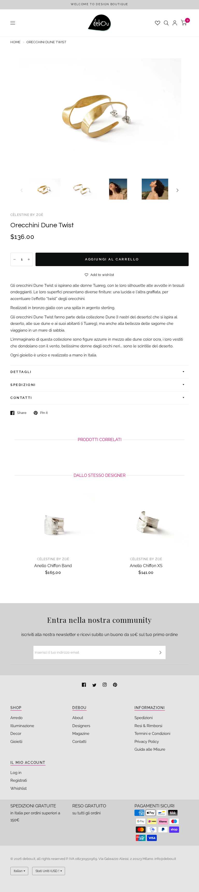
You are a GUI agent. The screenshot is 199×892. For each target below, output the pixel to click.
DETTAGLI (21, 372)
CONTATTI (21, 398)
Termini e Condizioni (152, 733)
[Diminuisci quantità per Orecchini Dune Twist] (14, 259)
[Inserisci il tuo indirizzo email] (160, 652)
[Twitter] (94, 685)
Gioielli (16, 741)
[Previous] (21, 190)
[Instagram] (105, 685)
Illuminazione (22, 725)
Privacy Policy (146, 741)
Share (21, 413)
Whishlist (18, 788)
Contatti (79, 741)
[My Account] (174, 22)
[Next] (177, 190)
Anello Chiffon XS (146, 565)
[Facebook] (84, 685)
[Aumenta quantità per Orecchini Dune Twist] (29, 259)
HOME (15, 42)
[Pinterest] (115, 685)
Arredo (16, 717)
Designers (81, 725)
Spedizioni (143, 717)
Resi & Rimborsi (148, 725)
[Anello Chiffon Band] (53, 521)
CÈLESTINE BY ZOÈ (26, 215)
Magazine (80, 733)
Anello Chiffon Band (53, 565)
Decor (15, 733)
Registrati (18, 780)
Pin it (44, 413)
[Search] (166, 22)
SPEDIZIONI (23, 385)
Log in (16, 772)
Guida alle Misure (149, 749)
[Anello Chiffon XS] (146, 521)
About (77, 717)
